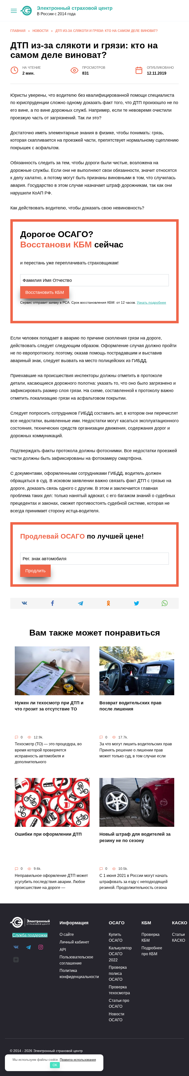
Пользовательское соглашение (76, 960)
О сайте (67, 934)
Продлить (35, 570)
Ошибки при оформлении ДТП (48, 834)
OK (55, 1065)
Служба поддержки (29, 935)
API (63, 949)
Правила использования (78, 1060)
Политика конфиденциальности (79, 973)
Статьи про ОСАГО (119, 1003)
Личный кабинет (74, 942)
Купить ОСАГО (115, 937)
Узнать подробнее (151, 302)
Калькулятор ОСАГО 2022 (120, 954)
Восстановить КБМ (44, 292)
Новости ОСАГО (116, 1017)
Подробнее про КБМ (152, 951)
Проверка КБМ (150, 937)
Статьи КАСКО (178, 937)
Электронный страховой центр (74, 8)
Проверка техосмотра (119, 990)
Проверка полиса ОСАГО (118, 973)
